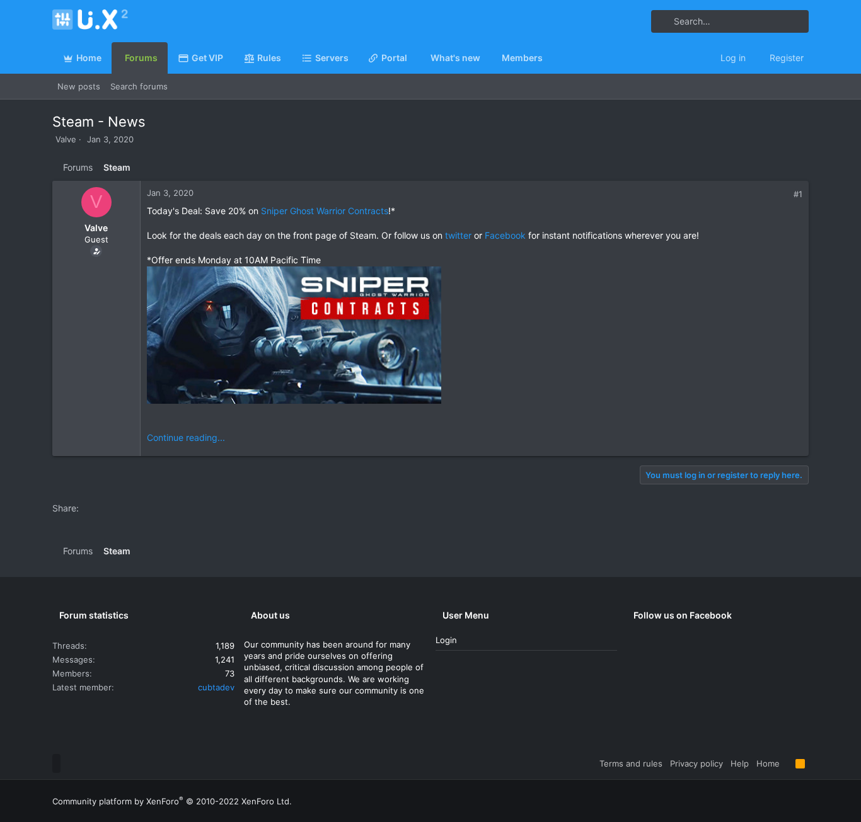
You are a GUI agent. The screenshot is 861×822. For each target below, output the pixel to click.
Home (768, 763)
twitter (458, 235)
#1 (798, 194)
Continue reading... (186, 437)
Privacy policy (696, 763)
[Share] (784, 194)
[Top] (787, 763)
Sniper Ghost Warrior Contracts (324, 210)
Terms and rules (630, 763)
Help (740, 763)
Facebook (505, 235)
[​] (474, 336)
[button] (353, 57)
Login (446, 640)
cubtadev (216, 687)
